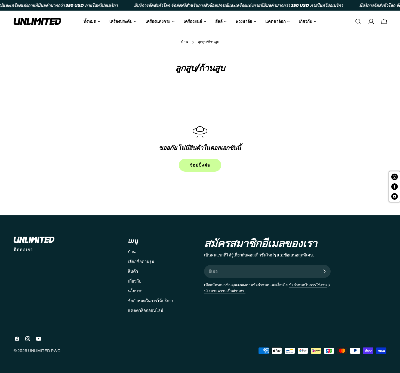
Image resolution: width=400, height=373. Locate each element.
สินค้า (133, 271)
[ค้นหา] (358, 21)
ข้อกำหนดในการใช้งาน (308, 285)
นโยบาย (135, 291)
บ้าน (184, 42)
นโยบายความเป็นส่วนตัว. (224, 291)
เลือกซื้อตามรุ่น (141, 261)
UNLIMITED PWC (44, 351)
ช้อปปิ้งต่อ (200, 165)
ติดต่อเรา (23, 249)
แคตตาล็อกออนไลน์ (145, 310)
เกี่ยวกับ (134, 281)
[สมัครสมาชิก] (324, 271)
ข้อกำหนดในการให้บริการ (151, 301)
